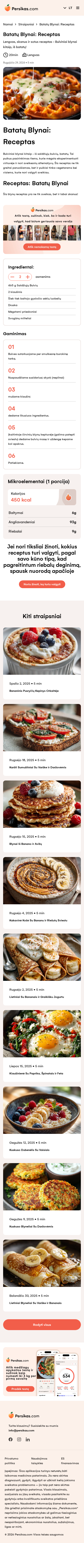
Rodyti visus (42, 1325)
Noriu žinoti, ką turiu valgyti (42, 584)
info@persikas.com (21, 1430)
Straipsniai (26, 24)
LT (70, 8)
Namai (8, 24)
